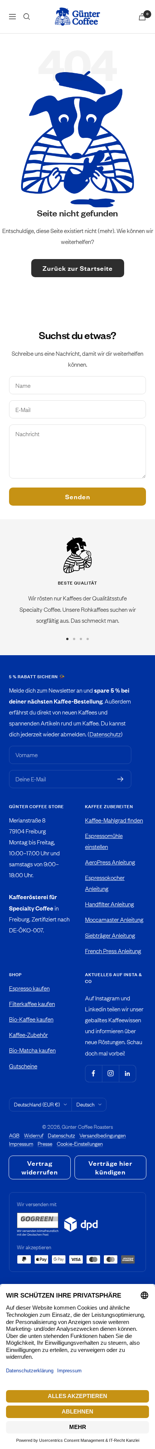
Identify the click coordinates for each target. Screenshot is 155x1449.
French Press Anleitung (113, 951)
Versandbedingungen (102, 1135)
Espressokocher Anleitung (105, 882)
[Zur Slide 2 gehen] (74, 639)
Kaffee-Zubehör (28, 1035)
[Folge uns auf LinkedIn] (127, 1073)
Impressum (21, 1143)
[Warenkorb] (142, 16)
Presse (45, 1143)
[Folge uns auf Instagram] (110, 1073)
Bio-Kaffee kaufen (31, 1019)
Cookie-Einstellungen (80, 1143)
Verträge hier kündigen (110, 1167)
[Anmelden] (120, 779)
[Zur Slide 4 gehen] (88, 639)
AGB (14, 1135)
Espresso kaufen (29, 988)
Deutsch (85, 1104)
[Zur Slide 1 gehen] (67, 639)
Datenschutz (105, 734)
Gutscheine (23, 1066)
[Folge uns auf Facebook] (93, 1073)
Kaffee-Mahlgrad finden (114, 820)
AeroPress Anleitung (110, 862)
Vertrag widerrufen (39, 1167)
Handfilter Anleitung (109, 904)
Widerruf (33, 1135)
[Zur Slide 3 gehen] (81, 639)
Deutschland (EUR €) (37, 1104)
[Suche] (26, 16)
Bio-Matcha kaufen (32, 1050)
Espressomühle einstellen (104, 841)
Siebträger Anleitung (110, 935)
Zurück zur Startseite (78, 268)
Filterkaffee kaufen (32, 1004)
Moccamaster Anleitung (114, 919)
